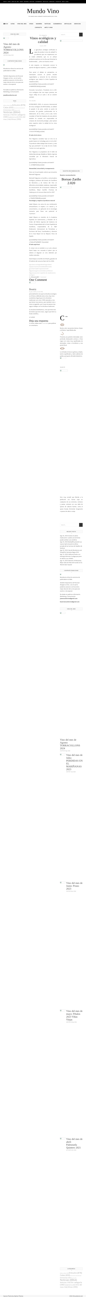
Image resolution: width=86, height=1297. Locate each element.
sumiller (48, 271)
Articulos (45, 1)
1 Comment (42, 277)
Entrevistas (8, 110)
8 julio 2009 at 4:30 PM (36, 292)
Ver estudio (32, 100)
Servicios (52, 1)
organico (36, 271)
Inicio (5, 1)
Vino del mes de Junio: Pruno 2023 (74, 886)
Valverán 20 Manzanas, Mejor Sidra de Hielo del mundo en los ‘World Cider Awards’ (71, 563)
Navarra (26, 1)
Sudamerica (38, 1)
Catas (9, 1)
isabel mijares (39, 268)
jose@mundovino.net (10, 95)
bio (42, 264)
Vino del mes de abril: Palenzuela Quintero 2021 (74, 1143)
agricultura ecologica (35, 264)
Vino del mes (15, 1)
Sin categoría (14, 115)
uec (35, 273)
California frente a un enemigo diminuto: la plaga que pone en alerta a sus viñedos (71, 556)
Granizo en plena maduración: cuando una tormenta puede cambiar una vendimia (70, 538)
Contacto (58, 1)
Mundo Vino (43, 11)
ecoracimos (35, 266)
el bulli (41, 266)
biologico (45, 264)
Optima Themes (18, 1296)
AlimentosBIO (35, 277)
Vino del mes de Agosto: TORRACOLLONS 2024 (13, 48)
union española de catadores (44, 273)
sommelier (42, 271)
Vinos (21, 1)
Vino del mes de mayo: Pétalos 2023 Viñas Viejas (74, 1015)
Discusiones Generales (19, 107)
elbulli (44, 266)
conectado (45, 323)
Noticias (32, 1)
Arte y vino (65, 1)
